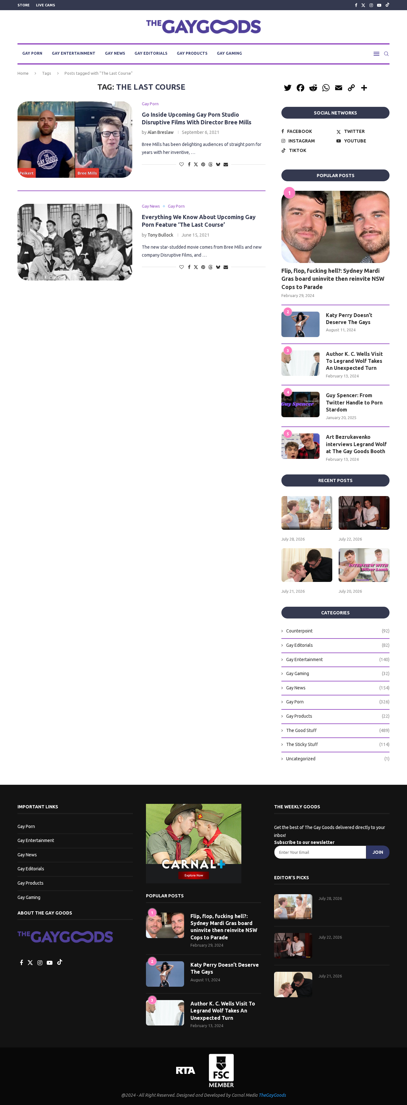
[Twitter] (363, 5)
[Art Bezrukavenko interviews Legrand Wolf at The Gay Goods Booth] (300, 446)
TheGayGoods (272, 1095)
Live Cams (45, 5)
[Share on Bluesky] (218, 164)
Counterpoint (338, 630)
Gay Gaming (229, 53)
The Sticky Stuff (338, 744)
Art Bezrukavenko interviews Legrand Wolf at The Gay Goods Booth (356, 444)
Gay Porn (32, 53)
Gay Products (192, 53)
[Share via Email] (226, 164)
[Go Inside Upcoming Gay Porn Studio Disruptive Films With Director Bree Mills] (74, 139)
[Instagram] (371, 5)
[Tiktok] (387, 5)
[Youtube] (379, 5)
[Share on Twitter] (196, 164)
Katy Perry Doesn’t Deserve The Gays (349, 318)
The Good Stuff (338, 730)
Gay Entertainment (73, 53)
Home (23, 73)
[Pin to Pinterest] (203, 164)
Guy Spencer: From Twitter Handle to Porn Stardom (354, 402)
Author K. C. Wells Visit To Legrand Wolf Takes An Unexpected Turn (354, 361)
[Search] (386, 54)
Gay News (115, 53)
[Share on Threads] (210, 164)
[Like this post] (181, 164)
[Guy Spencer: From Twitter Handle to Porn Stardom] (300, 404)
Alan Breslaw (161, 132)
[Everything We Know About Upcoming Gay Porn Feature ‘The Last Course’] (74, 242)
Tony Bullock (160, 235)
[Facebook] (356, 5)
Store (23, 5)
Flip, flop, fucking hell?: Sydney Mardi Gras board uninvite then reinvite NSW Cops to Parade (332, 278)
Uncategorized (338, 758)
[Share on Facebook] (189, 164)
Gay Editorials (151, 53)
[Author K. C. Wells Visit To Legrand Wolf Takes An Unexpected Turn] (300, 363)
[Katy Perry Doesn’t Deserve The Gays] (300, 324)
